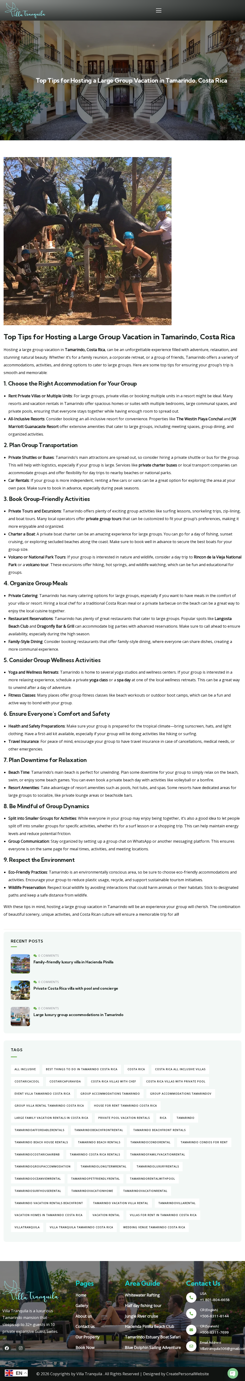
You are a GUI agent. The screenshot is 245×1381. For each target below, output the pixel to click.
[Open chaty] (233, 1373)
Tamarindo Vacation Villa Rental (120, 1203)
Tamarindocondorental (150, 1142)
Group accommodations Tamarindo (110, 1093)
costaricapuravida (65, 1081)
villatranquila (27, 1227)
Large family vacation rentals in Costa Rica (51, 1118)
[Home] (25, 10)
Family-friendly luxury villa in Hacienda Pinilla (73, 962)
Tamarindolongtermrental (104, 1166)
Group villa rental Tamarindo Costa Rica (49, 1105)
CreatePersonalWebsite (187, 1373)
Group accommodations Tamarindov (181, 1093)
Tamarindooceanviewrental (38, 1178)
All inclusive (25, 1069)
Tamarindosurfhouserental (38, 1191)
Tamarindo (186, 1118)
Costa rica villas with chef (113, 1081)
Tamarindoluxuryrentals (158, 1166)
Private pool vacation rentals (124, 1118)
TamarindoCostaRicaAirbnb (37, 1154)
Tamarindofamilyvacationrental (157, 1154)
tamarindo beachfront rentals (159, 1130)
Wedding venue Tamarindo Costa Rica (154, 1227)
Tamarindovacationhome (92, 1191)
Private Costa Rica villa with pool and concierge (75, 988)
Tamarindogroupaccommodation (43, 1166)
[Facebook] (6, 1348)
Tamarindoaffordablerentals (39, 1130)
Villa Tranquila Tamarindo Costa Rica (81, 1227)
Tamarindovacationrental (145, 1191)
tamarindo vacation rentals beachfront (49, 1203)
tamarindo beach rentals (99, 1142)
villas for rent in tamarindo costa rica (163, 1215)
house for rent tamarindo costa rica (125, 1105)
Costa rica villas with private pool (176, 1081)
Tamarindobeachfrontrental (98, 1130)
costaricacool (27, 1081)
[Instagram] (20, 1348)
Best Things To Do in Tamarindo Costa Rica (81, 1069)
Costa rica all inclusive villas (180, 1069)
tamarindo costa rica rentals (95, 1154)
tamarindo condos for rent (204, 1142)
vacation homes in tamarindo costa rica (49, 1215)
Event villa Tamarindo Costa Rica (42, 1093)
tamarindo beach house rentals (41, 1142)
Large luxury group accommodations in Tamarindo (78, 1014)
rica (163, 1118)
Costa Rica (136, 1069)
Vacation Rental (106, 1215)
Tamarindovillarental (177, 1203)
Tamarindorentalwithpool (152, 1178)
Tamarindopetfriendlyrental (95, 1178)
